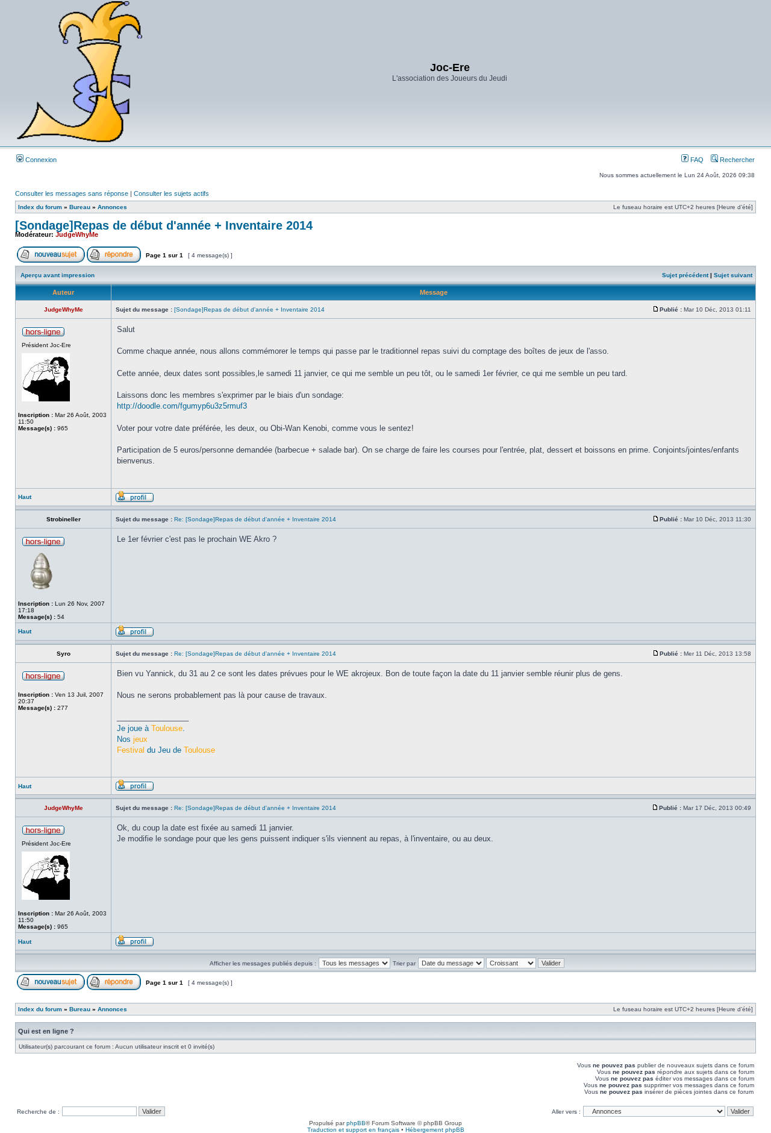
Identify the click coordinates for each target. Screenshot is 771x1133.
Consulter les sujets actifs (171, 193)
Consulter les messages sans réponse (71, 193)
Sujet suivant (733, 275)
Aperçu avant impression (57, 275)
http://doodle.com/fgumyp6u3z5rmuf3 (182, 405)
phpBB (356, 1123)
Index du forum (40, 207)
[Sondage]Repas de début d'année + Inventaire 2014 (164, 225)
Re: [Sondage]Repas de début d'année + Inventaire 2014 (255, 519)
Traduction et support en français (353, 1129)
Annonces (112, 207)
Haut (24, 497)
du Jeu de (166, 750)
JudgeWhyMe (76, 234)
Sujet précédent (685, 275)
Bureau (79, 207)
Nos (132, 739)
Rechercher (736, 159)
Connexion (40, 159)
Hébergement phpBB (434, 1129)
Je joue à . (151, 728)
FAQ (696, 159)
